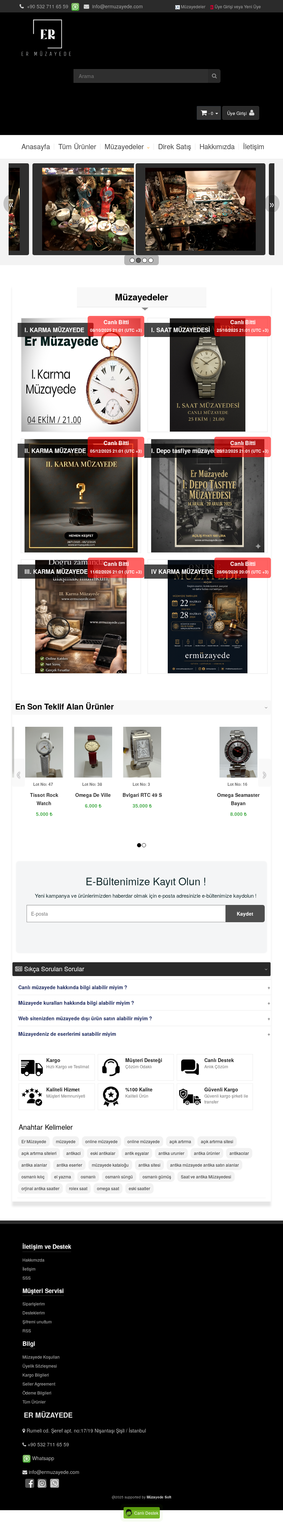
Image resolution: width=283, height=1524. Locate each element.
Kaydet (245, 913)
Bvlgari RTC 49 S (142, 794)
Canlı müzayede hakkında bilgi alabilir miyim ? (72, 987)
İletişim (253, 146)
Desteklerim (33, 1312)
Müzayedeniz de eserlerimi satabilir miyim (67, 1033)
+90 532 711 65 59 (47, 6)
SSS (26, 1278)
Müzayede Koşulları (41, 1357)
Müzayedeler (192, 6)
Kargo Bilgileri (35, 1375)
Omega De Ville (93, 794)
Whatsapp (42, 1458)
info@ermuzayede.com (117, 6)
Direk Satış (174, 146)
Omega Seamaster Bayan (238, 799)
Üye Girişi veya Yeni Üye (237, 6)
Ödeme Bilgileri (36, 1393)
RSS (26, 1330)
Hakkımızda (217, 146)
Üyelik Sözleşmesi (39, 1366)
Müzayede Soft (159, 1497)
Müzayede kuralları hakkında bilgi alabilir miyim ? (76, 1002)
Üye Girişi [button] (237, 113)
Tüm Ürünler (77, 146)
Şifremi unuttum (37, 1321)
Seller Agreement (38, 1384)
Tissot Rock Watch (44, 799)
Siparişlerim (33, 1303)
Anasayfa (35, 146)
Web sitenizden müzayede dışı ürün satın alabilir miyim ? (85, 1018)
